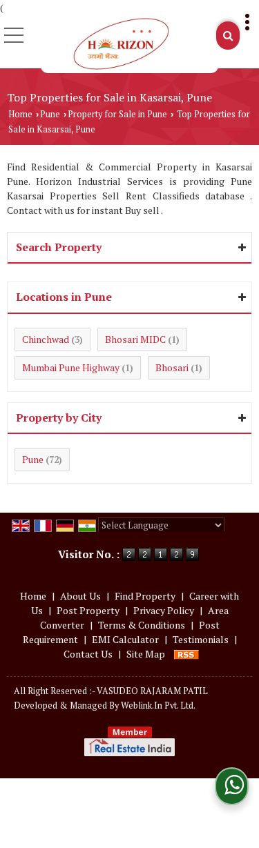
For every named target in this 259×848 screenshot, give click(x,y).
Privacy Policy (163, 610)
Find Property (145, 595)
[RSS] (186, 653)
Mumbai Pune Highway (70, 367)
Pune (50, 114)
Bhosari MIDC (135, 339)
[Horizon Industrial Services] (121, 44)
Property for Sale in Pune (117, 114)
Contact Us (88, 653)
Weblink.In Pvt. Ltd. (158, 705)
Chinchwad (45, 339)
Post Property (88, 610)
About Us (80, 595)
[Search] (228, 35)
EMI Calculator (125, 639)
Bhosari (172, 367)
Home (20, 114)
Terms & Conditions (141, 624)
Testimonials (201, 639)
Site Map (145, 653)
